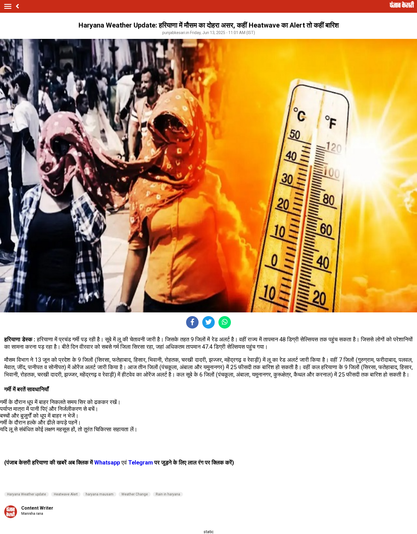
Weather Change (134, 494)
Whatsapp (107, 462)
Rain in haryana (168, 494)
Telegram (140, 462)
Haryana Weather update (26, 494)
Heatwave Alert (66, 494)
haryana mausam (99, 494)
